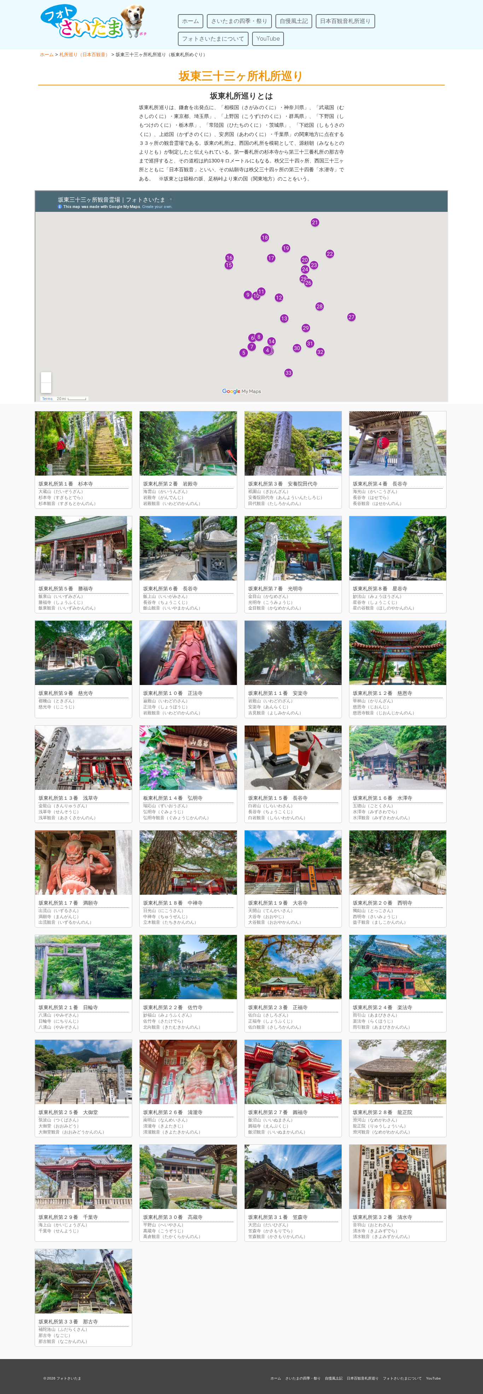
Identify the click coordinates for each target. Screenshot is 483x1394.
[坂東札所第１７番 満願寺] (83, 862)
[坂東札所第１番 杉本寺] (83, 443)
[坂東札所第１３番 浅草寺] (83, 758)
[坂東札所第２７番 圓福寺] (293, 1072)
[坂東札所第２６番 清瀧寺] (188, 1072)
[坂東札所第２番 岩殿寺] (188, 443)
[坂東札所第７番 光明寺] (293, 548)
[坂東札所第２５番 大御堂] (83, 1072)
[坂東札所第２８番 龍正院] (397, 1072)
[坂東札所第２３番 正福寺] (293, 967)
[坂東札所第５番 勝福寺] (83, 548)
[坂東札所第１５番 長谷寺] (293, 758)
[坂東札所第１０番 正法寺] (188, 653)
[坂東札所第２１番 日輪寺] (83, 967)
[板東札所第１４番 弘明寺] (188, 758)
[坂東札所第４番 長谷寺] (397, 443)
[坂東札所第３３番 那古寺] (83, 1281)
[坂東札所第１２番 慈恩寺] (397, 653)
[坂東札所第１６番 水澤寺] (397, 758)
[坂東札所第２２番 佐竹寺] (188, 967)
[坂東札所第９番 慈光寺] (83, 653)
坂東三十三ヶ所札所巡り (241, 75)
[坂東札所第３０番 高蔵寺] (188, 1177)
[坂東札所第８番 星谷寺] (397, 548)
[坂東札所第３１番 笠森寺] (293, 1177)
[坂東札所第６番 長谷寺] (188, 548)
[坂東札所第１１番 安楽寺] (293, 653)
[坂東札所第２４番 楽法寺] (397, 967)
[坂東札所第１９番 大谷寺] (293, 862)
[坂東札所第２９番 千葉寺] (83, 1177)
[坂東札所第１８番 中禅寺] (188, 862)
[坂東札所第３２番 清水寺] (397, 1177)
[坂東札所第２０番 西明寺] (397, 862)
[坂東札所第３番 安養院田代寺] (293, 443)
